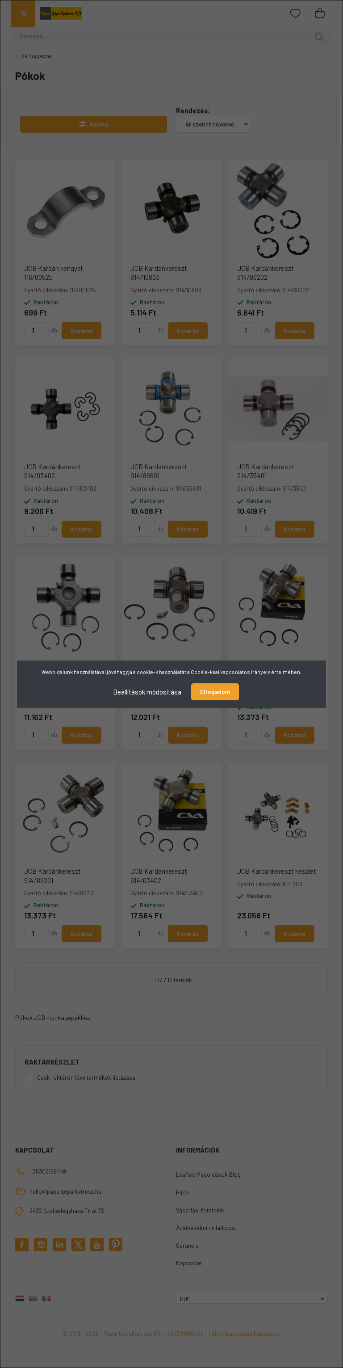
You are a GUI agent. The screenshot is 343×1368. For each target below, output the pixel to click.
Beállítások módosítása (147, 691)
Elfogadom (215, 691)
